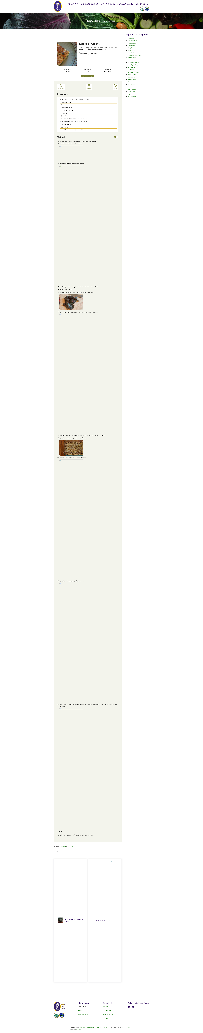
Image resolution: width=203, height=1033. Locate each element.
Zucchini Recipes (132, 96)
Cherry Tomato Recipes (134, 48)
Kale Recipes (70, 846)
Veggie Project (131, 94)
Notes (115, 88)
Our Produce (107, 1010)
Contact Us (81, 1010)
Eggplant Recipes (132, 57)
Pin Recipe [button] (94, 53)
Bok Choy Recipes (132, 40)
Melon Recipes (131, 77)
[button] (116, 99)
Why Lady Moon (108, 1014)
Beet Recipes (131, 38)
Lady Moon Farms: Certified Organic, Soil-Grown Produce (95, 1027)
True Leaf (78, 1029)
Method (89, 88)
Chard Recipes (62, 846)
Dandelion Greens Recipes (134, 55)
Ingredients (61, 88)
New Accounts (83, 1014)
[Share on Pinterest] (60, 34)
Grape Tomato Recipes (133, 62)
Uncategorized (131, 91)
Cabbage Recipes (132, 43)
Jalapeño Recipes (132, 67)
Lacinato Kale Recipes (133, 72)
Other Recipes (131, 84)
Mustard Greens (132, 79)
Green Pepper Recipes (133, 65)
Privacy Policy (126, 1027)
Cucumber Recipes (132, 52)
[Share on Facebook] (55, 34)
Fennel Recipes (131, 60)
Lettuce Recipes (132, 74)
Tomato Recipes (132, 89)
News (129, 82)
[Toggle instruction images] (116, 137)
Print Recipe (83, 53)
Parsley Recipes (132, 86)
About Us (106, 1007)
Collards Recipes (132, 50)
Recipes (105, 1018)
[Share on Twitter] (57, 34)
